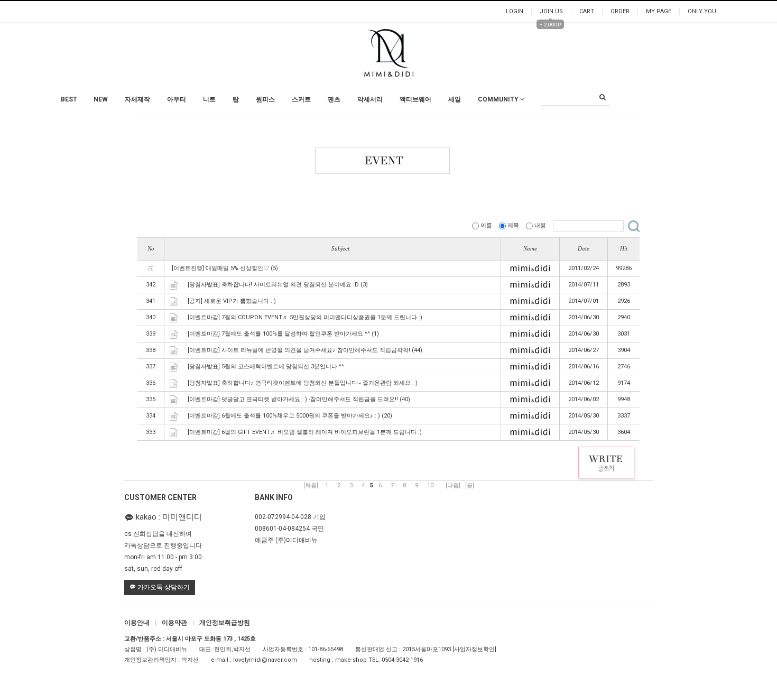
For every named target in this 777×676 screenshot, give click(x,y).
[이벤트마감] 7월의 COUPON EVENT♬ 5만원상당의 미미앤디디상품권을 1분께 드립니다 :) (305, 317)
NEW (101, 99)
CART (586, 11)
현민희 (223, 649)
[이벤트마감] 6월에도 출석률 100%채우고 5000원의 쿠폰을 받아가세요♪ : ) (284, 415)
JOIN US (551, 11)
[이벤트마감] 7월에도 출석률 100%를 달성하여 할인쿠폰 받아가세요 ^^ (279, 333)
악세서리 (370, 99)
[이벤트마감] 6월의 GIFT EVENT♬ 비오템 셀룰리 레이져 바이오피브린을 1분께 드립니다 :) (305, 432)
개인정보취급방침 (224, 622)
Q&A (486, 115)
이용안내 (140, 622)
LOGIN (514, 11)
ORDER (620, 11)
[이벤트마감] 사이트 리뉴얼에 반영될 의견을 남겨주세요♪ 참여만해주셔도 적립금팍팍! (299, 350)
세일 (454, 99)
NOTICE (490, 104)
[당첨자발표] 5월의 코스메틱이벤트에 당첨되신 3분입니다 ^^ (266, 366)
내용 (540, 225)
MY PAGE (658, 11)
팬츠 (334, 99)
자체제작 (137, 99)
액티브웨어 (415, 99)
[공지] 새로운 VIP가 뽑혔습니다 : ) (232, 301)
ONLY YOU (702, 11)
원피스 (265, 99)
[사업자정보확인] (474, 649)
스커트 (301, 99)
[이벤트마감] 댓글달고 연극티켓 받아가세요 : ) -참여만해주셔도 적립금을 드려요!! (293, 399)
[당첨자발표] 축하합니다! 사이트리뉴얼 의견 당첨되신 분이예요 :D (273, 284)
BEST (69, 99)
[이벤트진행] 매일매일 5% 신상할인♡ (220, 268)
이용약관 (178, 622)
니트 (209, 99)
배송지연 (491, 136)
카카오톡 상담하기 (163, 587)
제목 (513, 225)
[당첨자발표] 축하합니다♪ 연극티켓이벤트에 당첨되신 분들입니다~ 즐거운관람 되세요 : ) (303, 382)
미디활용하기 (497, 147)
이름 (486, 225)
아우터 (176, 99)
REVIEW (490, 126)
